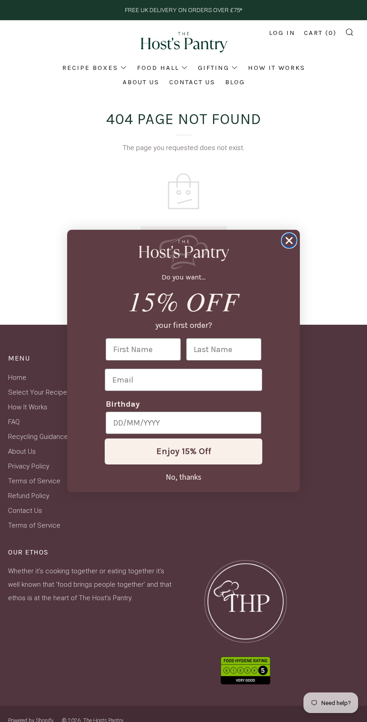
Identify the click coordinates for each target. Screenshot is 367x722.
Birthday (123, 404)
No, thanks (183, 476)
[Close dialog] (289, 240)
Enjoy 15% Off (183, 451)
